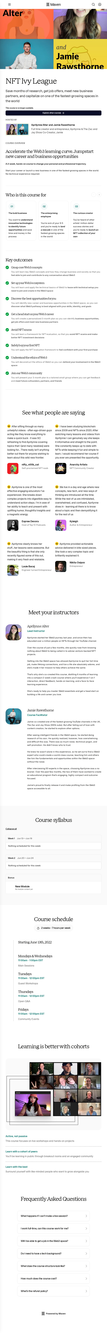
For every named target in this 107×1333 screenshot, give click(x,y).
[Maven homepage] (53, 4)
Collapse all (11, 828)
